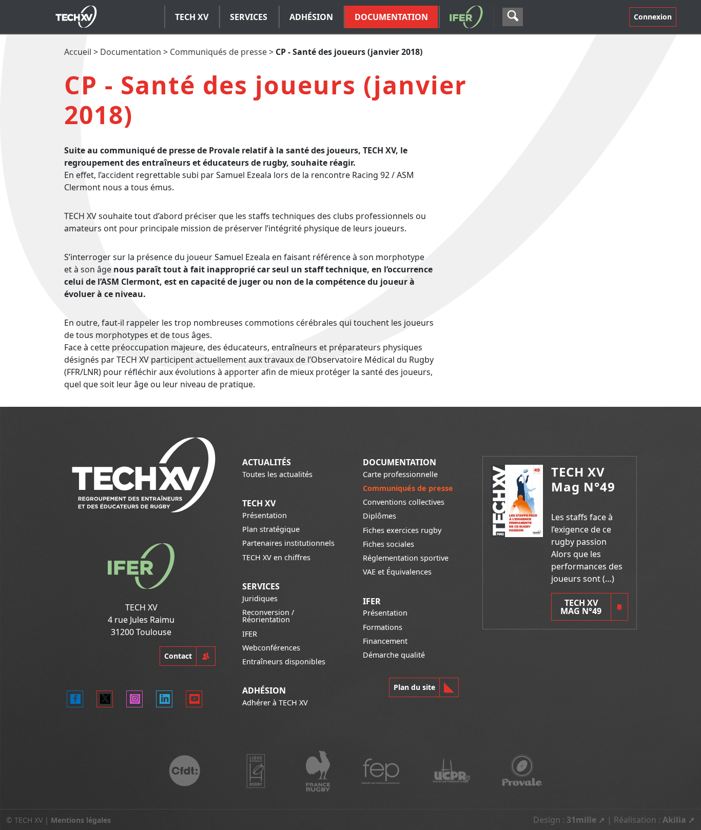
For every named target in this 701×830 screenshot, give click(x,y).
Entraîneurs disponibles (283, 661)
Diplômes (379, 516)
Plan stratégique (271, 529)
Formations (382, 627)
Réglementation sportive (406, 558)
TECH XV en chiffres (276, 557)
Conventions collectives (403, 502)
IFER (249, 634)
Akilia (674, 819)
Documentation (130, 51)
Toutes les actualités (277, 474)
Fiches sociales (388, 544)
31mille (581, 819)
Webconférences (271, 648)
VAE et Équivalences (397, 572)
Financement (385, 641)
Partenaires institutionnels (288, 543)
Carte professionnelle (400, 474)
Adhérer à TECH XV (275, 702)
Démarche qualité (394, 655)
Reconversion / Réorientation (268, 615)
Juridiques (260, 598)
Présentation (264, 515)
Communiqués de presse (218, 51)
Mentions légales (81, 820)
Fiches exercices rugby (402, 530)
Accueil (77, 51)
